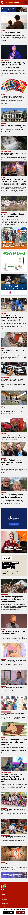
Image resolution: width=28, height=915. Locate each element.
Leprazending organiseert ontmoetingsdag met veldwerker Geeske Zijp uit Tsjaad (12, 777)
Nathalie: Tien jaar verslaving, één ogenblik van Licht (13, 687)
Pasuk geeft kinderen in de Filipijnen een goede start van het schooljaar (13, 810)
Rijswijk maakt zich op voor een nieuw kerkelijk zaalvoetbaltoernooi (12, 408)
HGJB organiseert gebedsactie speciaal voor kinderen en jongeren (14, 742)
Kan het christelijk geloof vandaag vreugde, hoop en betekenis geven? (12, 599)
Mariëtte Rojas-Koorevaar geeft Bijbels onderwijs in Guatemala (12, 462)
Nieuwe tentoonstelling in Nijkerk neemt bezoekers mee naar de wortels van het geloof (13, 864)
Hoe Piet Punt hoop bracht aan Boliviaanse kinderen (12, 496)
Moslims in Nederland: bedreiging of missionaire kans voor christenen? (12, 318)
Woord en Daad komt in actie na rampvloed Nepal (13, 215)
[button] (25, 2)
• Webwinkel (4, 894)
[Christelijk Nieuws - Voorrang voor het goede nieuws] (12, 2)
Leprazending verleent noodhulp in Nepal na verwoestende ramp (13, 154)
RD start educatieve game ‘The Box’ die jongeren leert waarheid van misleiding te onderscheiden (13, 380)
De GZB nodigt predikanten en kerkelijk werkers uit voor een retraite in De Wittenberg (13, 837)
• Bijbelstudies (5, 896)
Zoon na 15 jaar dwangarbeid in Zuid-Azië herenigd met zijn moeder (13, 714)
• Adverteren (4, 903)
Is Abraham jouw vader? (11, 32)
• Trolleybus (4, 899)
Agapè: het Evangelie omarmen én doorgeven (11, 435)
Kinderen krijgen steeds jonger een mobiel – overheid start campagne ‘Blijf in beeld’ (13, 661)
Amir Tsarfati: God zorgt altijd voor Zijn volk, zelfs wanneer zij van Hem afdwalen (13, 65)
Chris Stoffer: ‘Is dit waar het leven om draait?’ (13, 632)
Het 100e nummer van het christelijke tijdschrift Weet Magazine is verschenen (12, 97)
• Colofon (3, 905)
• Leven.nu (4, 898)
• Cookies (3, 907)
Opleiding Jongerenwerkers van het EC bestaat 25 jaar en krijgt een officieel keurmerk (13, 181)
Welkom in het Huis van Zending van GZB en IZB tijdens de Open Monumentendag (13, 126)
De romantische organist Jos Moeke (13, 351)
